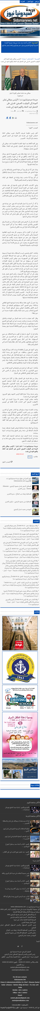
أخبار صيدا (35, 43)
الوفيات (36, 521)
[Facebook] (21, 946)
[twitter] (18, 946)
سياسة (24, 59)
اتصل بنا (23, 2)
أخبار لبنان (30, 59)
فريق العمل (30, 2)
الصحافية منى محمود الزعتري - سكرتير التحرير (18, 502)
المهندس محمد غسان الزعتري (22, 510)
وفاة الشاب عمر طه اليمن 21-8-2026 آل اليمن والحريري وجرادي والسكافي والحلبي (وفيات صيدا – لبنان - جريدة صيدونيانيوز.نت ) (22, 602)
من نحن (37, 2)
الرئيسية (37, 59)
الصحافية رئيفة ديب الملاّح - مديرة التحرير (19, 494)
